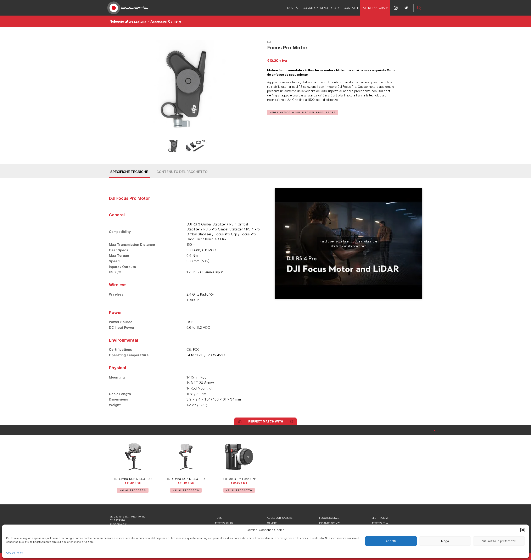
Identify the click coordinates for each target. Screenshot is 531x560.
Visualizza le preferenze (499, 541)
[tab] (434, 430)
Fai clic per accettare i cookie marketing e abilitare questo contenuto (348, 244)
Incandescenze (329, 523)
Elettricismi (380, 517)
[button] (523, 530)
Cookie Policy (14, 552)
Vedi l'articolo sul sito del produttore (302, 112)
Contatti (351, 8)
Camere (272, 523)
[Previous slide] (111, 467)
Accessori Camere (165, 21)
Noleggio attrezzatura (128, 21)
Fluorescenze (329, 517)
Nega (445, 541)
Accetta (391, 541)
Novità (292, 8)
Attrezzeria (380, 523)
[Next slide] (419, 467)
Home (218, 517)
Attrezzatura (374, 8)
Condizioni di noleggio (321, 8)
